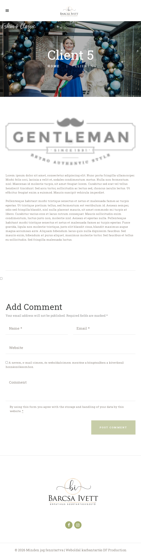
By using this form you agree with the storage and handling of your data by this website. (67, 409)
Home (53, 66)
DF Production (114, 550)
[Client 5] (70, 141)
